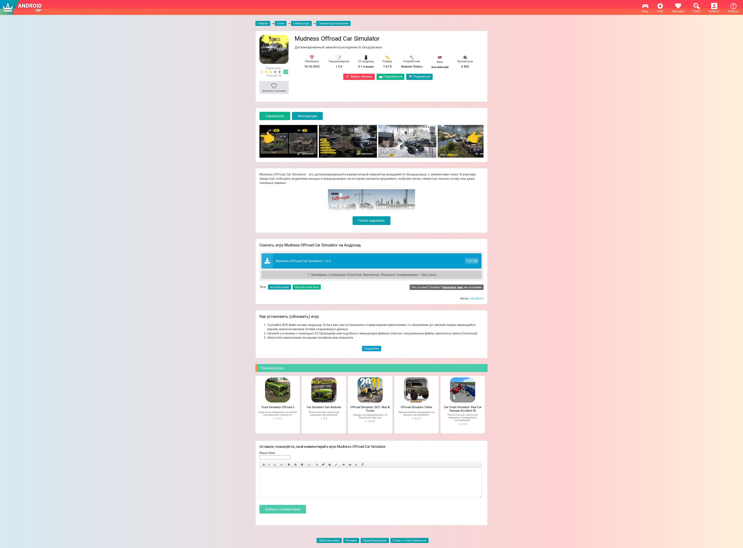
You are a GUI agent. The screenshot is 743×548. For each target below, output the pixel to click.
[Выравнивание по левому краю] (289, 465)
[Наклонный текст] (269, 465)
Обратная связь (329, 540)
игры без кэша (279, 287)
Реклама (351, 540)
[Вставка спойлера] (363, 465)
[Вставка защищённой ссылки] (323, 465)
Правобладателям (375, 540)
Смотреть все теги (306, 287)
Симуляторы (301, 23)
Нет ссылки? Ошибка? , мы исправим (447, 287)
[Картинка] (329, 465)
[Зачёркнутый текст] (281, 465)
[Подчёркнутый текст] (275, 465)
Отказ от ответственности (409, 540)
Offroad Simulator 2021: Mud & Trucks (370, 408)
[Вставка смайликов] (309, 465)
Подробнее (371, 348)
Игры (645, 11)
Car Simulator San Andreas (324, 407)
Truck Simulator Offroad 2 (277, 407)
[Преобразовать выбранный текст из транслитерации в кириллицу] (356, 465)
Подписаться (390, 76)
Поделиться (419, 76)
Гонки (280, 23)
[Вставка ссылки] (317, 465)
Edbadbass (477, 298)
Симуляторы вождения (333, 23)
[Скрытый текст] (343, 465)
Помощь (733, 11)
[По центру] (295, 465)
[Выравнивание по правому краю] (302, 465)
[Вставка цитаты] (350, 465)
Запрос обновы (359, 76)
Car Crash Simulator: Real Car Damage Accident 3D (463, 408)
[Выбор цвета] (336, 465)
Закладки (678, 11)
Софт (660, 11)
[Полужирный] (264, 465)
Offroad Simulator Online (416, 407)
